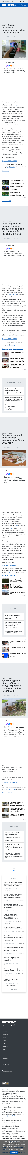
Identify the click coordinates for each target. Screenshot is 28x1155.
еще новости (14, 989)
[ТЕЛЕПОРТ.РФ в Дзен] (21, 1)
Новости (5, 1031)
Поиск (4, 1049)
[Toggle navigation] (24, 4)
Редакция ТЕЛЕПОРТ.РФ (9, 161)
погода (10, 793)
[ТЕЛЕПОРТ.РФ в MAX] (12, 1)
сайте (16, 525)
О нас (4, 1043)
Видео (4, 1037)
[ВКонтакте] (9, 66)
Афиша (4, 1040)
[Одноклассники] (11, 66)
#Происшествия (8, 890)
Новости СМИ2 (6, 201)
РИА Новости (13, 294)
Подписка (5, 1046)
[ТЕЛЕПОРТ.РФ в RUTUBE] (23, 1)
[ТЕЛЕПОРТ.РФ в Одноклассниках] (19, 1)
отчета (11, 528)
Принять (14, 1152)
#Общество (21, 900)
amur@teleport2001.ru (10, 1116)
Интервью (5, 1034)
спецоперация (18, 349)
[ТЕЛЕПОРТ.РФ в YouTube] (26, 1)
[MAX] (7, 66)
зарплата (13, 575)
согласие (4, 1142)
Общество (6, 171)
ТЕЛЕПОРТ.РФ (11, 168)
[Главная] (9, 5)
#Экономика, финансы (10, 985)
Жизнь (5, 793)
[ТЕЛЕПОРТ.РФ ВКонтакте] (17, 1)
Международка (7, 349)
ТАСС (16, 106)
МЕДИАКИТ (6, 1064)
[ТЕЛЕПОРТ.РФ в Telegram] (14, 1)
